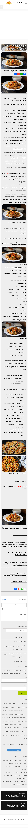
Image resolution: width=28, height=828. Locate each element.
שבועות (14, 735)
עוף (14, 649)
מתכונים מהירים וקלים (18, 717)
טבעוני (15, 707)
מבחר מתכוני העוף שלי (20, 535)
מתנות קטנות (18, 2)
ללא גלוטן (17, 711)
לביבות (25, 710)
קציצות (6, 731)
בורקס (10, 703)
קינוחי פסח (11, 731)
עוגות (18, 721)
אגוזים (25, 703)
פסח (17, 727)
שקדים (25, 738)
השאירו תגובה (18, 661)
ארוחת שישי (18, 703)
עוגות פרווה (24, 724)
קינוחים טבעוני (17, 731)
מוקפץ (21, 657)
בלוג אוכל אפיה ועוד (17, 4)
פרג (15, 727)
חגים (25, 707)
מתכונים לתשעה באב (7, 714)
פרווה (12, 727)
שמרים (5, 735)
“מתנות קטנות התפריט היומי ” (15, 565)
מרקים (8, 710)
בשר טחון (7, 703)
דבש (12, 654)
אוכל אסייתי (19, 654)
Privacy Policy (14, 825)
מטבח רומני (12, 711)
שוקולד (9, 735)
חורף (23, 707)
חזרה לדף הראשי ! (19, 581)
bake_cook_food (8, 546)
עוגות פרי (19, 724)
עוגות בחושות (13, 721)
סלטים (22, 721)
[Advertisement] (14, 25)
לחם (23, 710)
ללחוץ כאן (17, 486)
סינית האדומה (17, 149)
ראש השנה (22, 735)
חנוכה (19, 707)
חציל (7, 173)
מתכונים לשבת (18, 714)
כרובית (3, 707)
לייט (21, 710)
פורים (22, 727)
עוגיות (7, 724)
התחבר (3, 599)
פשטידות (7, 727)
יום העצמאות (8, 707)
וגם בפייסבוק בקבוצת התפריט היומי (17, 553)
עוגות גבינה (6, 721)
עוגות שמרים (13, 724)
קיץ (13, 657)
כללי (21, 646)
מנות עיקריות (14, 646)
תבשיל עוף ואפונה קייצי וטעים (16, 772)
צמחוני (24, 731)
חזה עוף (23, 173)
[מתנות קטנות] (9, 3)
